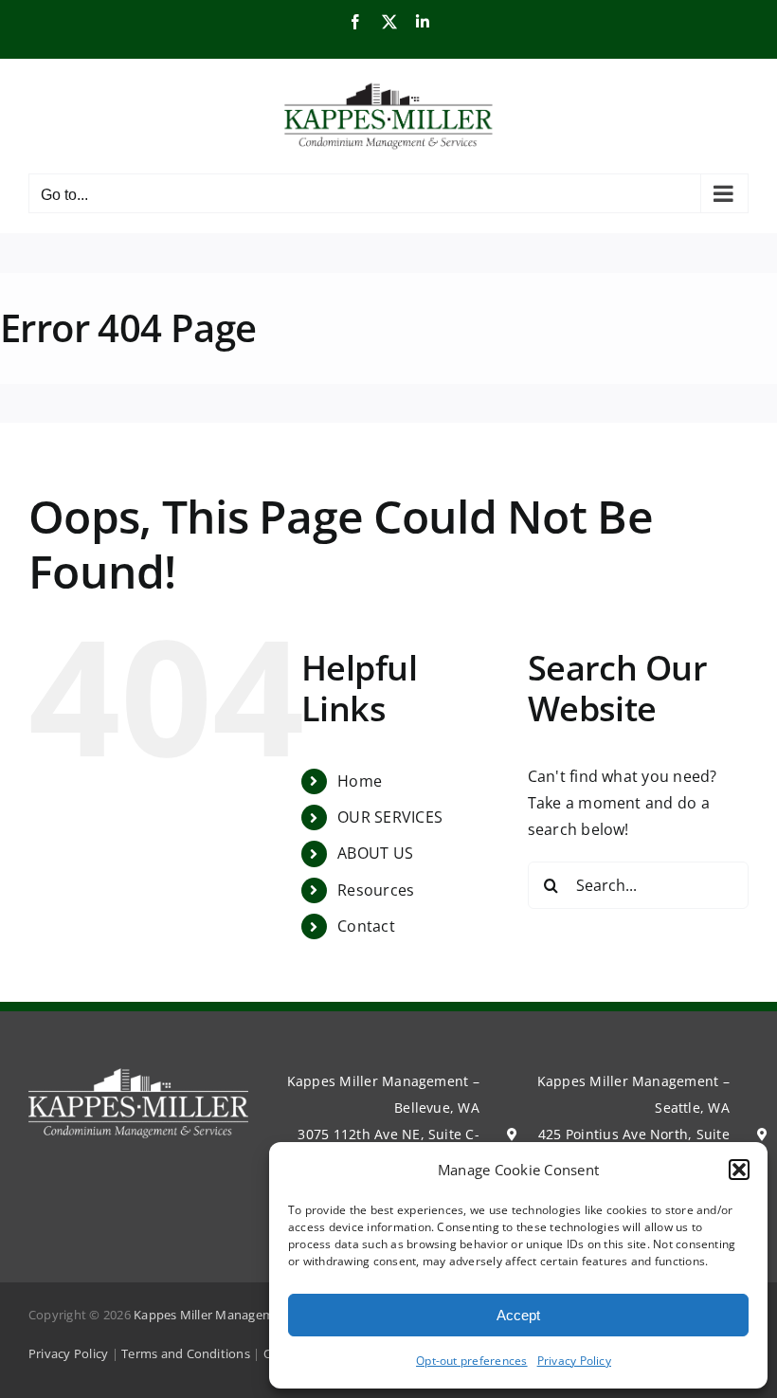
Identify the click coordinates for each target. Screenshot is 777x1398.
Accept (518, 1315)
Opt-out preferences (472, 1361)
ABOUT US (375, 853)
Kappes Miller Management (214, 1314)
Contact (366, 926)
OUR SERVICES (390, 817)
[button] (739, 1169)
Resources (375, 890)
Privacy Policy (574, 1361)
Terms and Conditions (185, 1353)
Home (359, 781)
